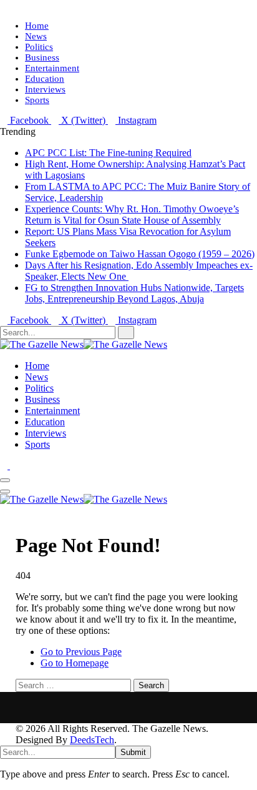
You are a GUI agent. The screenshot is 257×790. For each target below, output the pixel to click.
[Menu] (5, 480)
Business (42, 57)
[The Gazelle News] (83, 344)
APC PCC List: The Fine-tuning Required (108, 152)
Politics (39, 47)
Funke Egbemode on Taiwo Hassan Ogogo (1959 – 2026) (140, 254)
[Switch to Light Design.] (13, 465)
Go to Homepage (75, 663)
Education (44, 79)
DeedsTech (92, 739)
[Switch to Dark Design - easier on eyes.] (5, 465)
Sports (37, 100)
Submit (133, 752)
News (36, 36)
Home (37, 26)
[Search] (3, 510)
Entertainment (52, 68)
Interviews (45, 89)
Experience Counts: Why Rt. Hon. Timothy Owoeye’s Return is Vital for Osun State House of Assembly (132, 214)
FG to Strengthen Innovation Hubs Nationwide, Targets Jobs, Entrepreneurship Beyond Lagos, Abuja (134, 293)
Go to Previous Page (81, 651)
